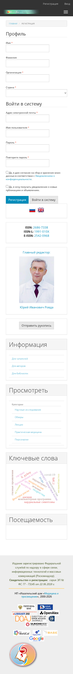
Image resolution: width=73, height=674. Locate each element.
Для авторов (19, 366)
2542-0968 (41, 236)
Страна (18, 87)
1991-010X (41, 231)
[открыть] (26, 607)
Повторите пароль (25, 157)
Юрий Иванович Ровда (36, 307)
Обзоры (19, 417)
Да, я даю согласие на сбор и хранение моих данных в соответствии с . (33, 176)
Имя (17, 43)
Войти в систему (43, 200)
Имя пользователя (25, 127)
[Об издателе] (36, 654)
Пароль (18, 142)
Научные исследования (28, 409)
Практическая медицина (28, 432)
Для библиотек (20, 373)
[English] (41, 209)
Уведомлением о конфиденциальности (30, 177)
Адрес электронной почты (27, 112)
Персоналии (21, 439)
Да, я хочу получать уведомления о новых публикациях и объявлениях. (31, 188)
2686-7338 (40, 227)
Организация (22, 72)
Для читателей (20, 358)
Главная (13, 23)
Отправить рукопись (36, 325)
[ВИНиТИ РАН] (51, 618)
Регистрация (50, 3)
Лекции (19, 424)
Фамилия (11, 57)
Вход (67, 3)
